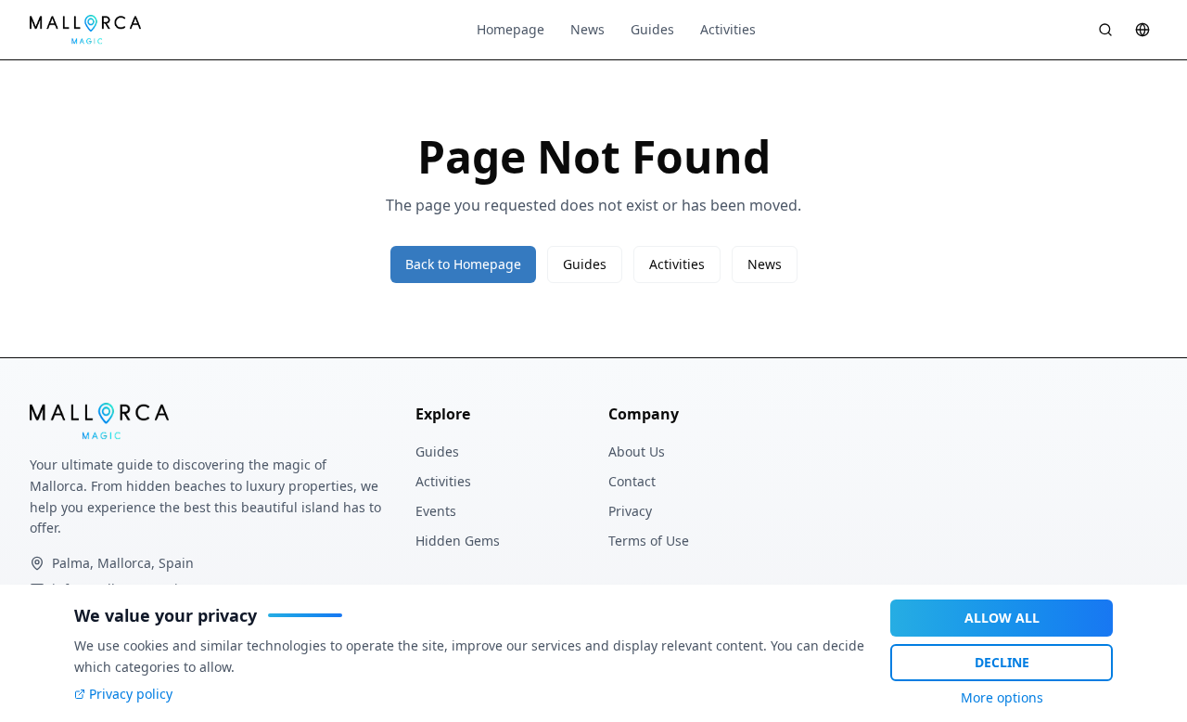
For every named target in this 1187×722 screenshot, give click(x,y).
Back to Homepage (463, 264)
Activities (728, 29)
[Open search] (1105, 30)
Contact (632, 481)
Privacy (630, 511)
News (587, 29)
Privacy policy (130, 694)
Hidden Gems (457, 540)
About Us (636, 451)
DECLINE (1002, 662)
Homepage (510, 29)
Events (435, 511)
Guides (652, 29)
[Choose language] (1142, 30)
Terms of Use (648, 540)
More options (1002, 697)
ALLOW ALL (1002, 617)
